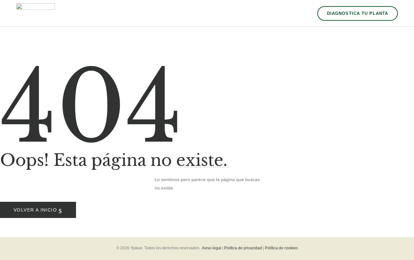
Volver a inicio (36, 209)
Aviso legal (211, 248)
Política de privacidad (243, 248)
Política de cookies (281, 248)
